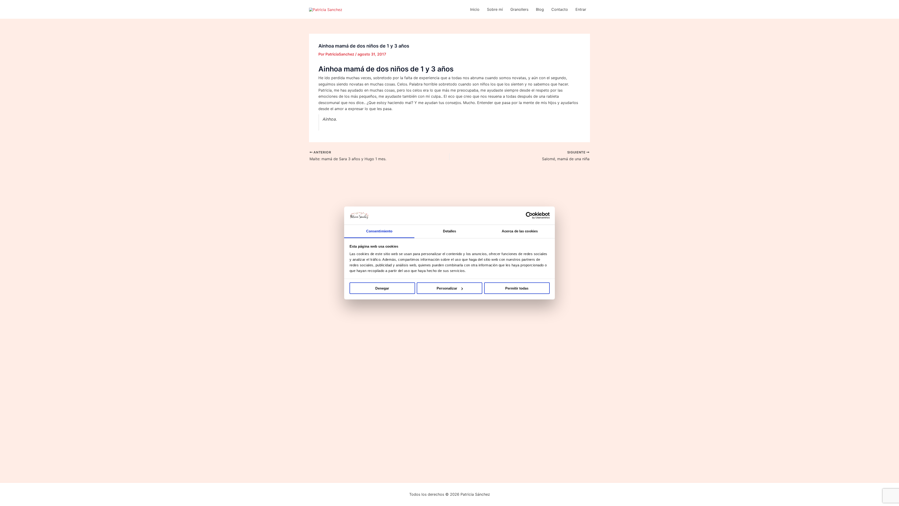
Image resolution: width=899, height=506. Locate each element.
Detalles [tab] (449, 231)
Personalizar (447, 288)
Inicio (474, 9)
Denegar (382, 288)
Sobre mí (495, 9)
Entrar (580, 9)
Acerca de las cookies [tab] (520, 231)
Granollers (519, 9)
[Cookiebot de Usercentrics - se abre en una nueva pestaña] (529, 215)
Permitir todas (516, 288)
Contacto (559, 9)
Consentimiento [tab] (379, 231)
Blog (540, 9)
